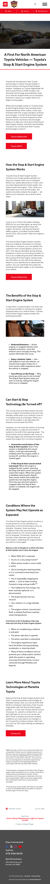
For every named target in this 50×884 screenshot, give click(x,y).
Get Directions (42, 11)
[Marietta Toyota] (15, 4)
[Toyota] (5, 4)
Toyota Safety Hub (19, 277)
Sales (9, 11)
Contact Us (16, 733)
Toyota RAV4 (16, 146)
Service (26, 11)
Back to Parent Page (25, 824)
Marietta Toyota (15, 809)
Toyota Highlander (19, 136)
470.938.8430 (14, 853)
